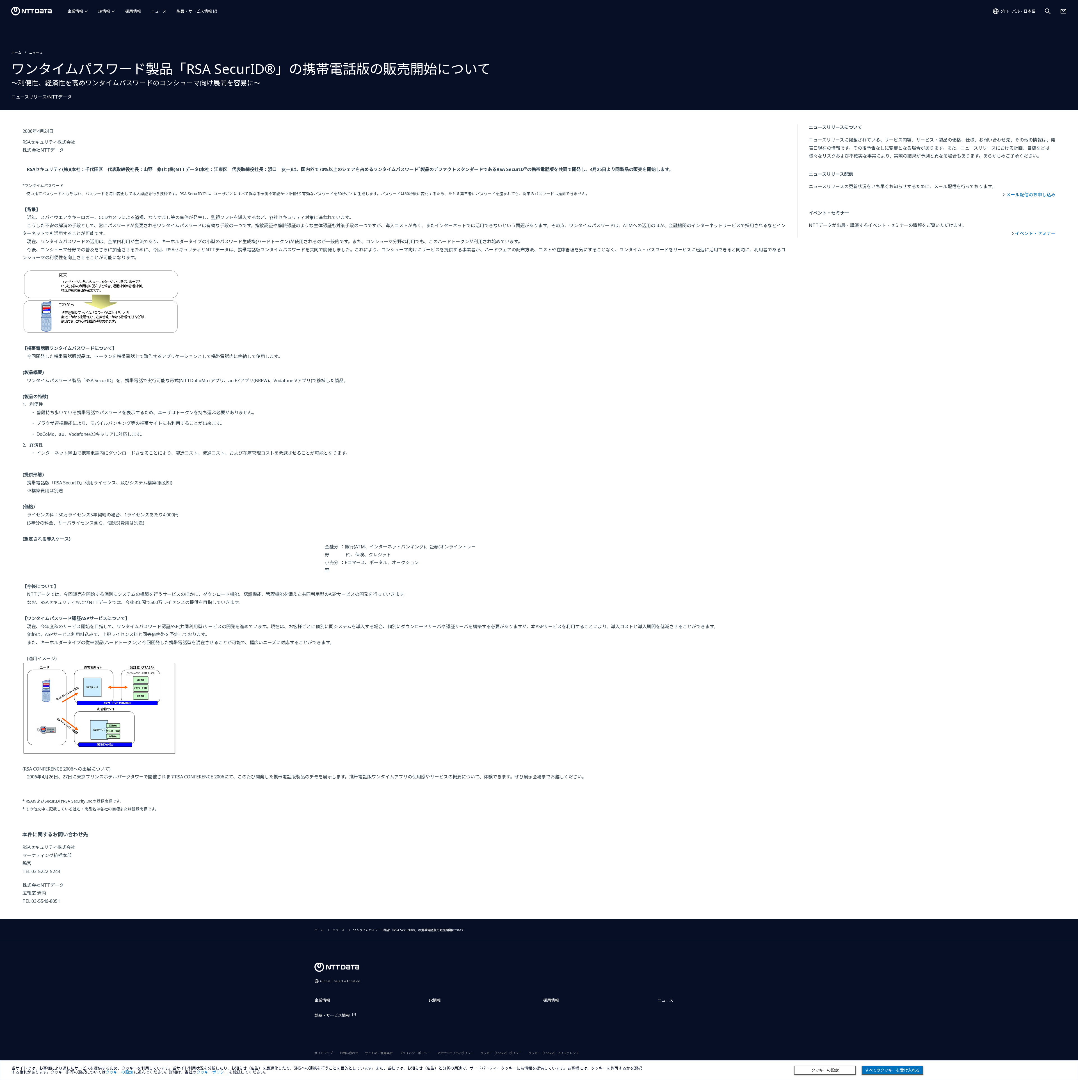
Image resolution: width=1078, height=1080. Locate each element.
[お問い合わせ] (1063, 11)
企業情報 (75, 11)
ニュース (158, 11)
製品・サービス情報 (194, 11)
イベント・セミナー (1035, 233)
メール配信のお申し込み (1031, 195)
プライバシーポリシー (414, 1053)
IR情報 (104, 11)
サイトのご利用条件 (379, 1053)
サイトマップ (323, 1053)
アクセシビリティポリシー (455, 1053)
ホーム (16, 52)
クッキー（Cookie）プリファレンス (553, 1053)
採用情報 (133, 11)
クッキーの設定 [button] (119, 1072)
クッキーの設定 (825, 1070)
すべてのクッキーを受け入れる (892, 1070)
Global (340, 981)
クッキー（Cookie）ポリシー (501, 1053)
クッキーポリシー (212, 1072)
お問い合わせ (349, 1053)
